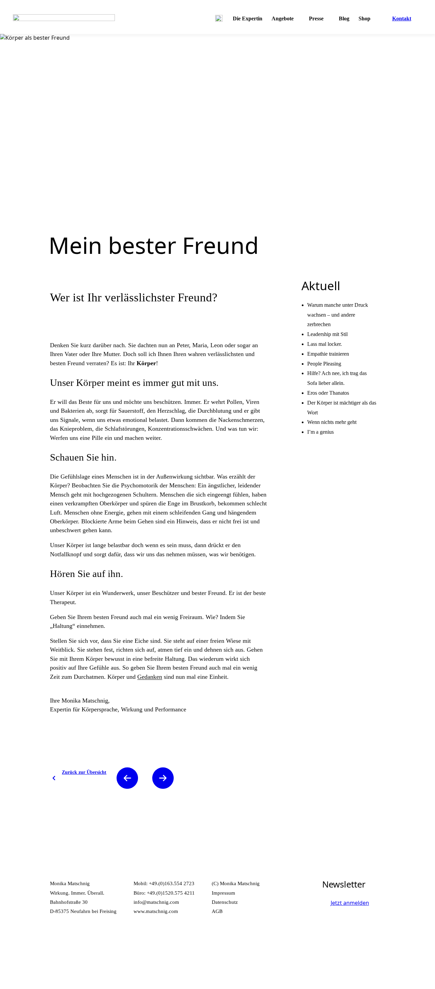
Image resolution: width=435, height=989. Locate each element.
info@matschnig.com (156, 902)
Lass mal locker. (324, 344)
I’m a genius (320, 432)
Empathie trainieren (328, 354)
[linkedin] (74, 940)
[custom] (57, 940)
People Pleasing (324, 364)
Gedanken (149, 676)
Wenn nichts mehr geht (331, 422)
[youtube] (92, 940)
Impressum (223, 893)
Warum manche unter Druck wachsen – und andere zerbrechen (337, 315)
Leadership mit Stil (327, 334)
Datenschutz (225, 902)
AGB (217, 911)
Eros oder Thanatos (328, 393)
